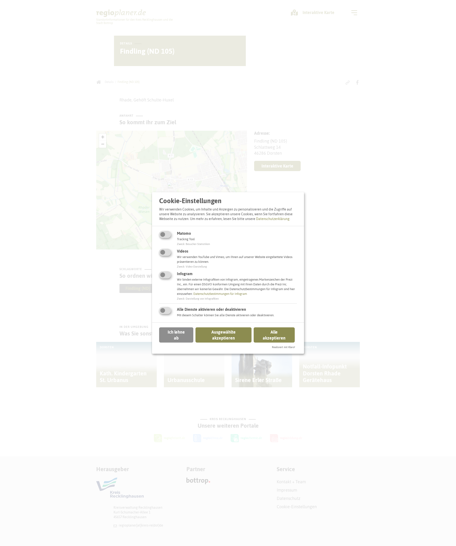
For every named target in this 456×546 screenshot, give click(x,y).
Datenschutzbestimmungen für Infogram (220, 294)
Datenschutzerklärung (273, 218)
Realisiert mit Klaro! (283, 347)
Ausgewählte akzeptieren (223, 334)
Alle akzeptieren (274, 334)
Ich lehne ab (176, 334)
